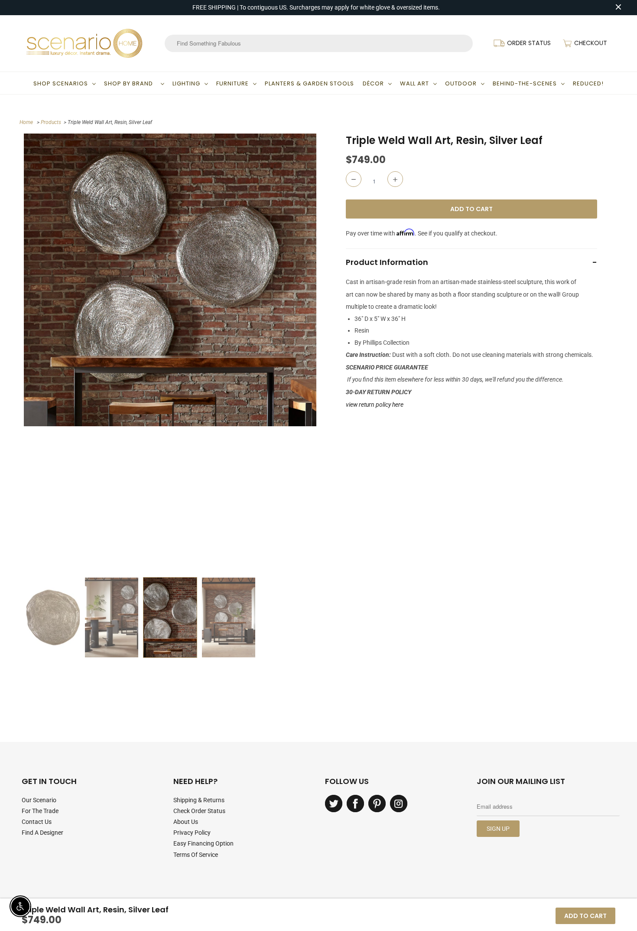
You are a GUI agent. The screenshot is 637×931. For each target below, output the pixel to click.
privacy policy (192, 832)
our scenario (39, 800)
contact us (37, 821)
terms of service (195, 854)
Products (51, 122)
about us (185, 821)
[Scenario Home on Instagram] (398, 803)
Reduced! (588, 83)
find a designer (42, 832)
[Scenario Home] (84, 43)
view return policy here (374, 404)
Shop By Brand (130, 83)
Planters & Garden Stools (309, 83)
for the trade (40, 810)
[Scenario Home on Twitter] (333, 803)
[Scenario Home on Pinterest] (377, 803)
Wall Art (414, 83)
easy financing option (203, 843)
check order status (199, 810)
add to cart (585, 915)
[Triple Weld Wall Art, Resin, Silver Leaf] (170, 280)
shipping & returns (198, 800)
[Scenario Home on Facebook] (355, 803)
